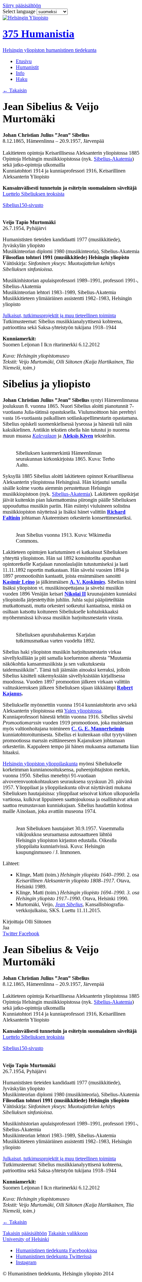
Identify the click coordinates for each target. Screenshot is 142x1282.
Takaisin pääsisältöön (25, 1233)
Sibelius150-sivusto (23, 205)
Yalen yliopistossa (82, 711)
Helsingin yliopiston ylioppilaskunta (40, 763)
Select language (20, 11)
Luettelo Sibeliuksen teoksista (33, 194)
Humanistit (27, 67)
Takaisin (15, 90)
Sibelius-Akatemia (113, 159)
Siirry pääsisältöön (22, 5)
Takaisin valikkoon (68, 1233)
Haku (21, 79)
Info (20, 73)
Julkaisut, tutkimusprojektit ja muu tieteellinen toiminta (59, 315)
